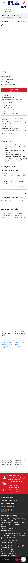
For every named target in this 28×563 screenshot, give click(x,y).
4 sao (22, 186)
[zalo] (12, 510)
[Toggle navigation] (4, 3)
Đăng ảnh (24, 174)
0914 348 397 (10, 97)
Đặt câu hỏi (12, 174)
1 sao (16, 186)
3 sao (20, 186)
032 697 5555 (11, 99)
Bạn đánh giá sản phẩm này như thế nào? (13, 182)
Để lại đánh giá (5, 174)
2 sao (18, 186)
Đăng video (18, 174)
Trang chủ (3, 15)
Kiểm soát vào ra (13, 15)
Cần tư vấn (14, 90)
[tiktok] (9, 510)
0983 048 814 (19, 99)
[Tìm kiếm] (23, 7)
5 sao (24, 186)
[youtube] (6, 510)
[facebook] (2, 510)
